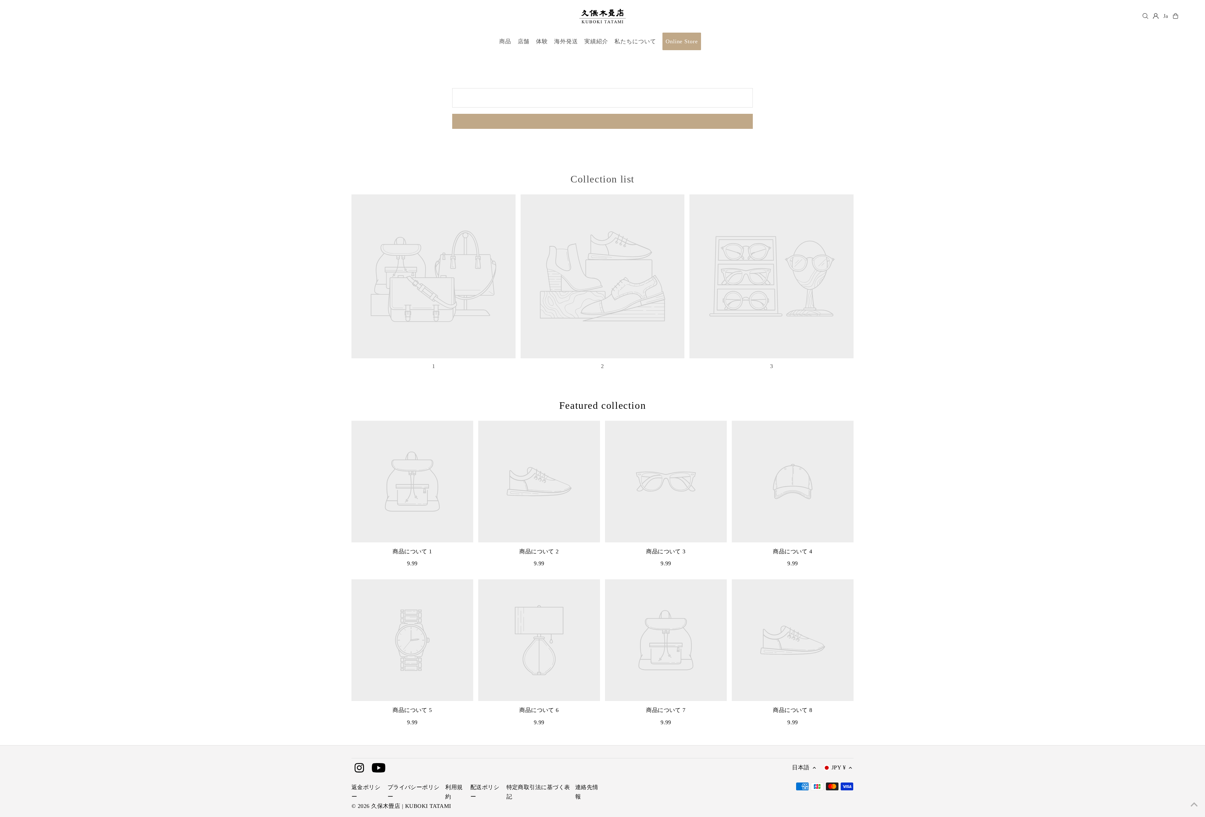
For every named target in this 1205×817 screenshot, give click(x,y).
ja (1166, 16)
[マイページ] (1156, 16)
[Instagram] (359, 768)
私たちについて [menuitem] (635, 41)
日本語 (800, 767)
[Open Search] (1145, 16)
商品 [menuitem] (505, 41)
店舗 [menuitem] (524, 41)
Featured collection (602, 405)
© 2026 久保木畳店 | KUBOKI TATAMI (401, 806)
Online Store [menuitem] (682, 41)
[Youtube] (378, 768)
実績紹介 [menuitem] (596, 41)
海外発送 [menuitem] (566, 41)
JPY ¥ (839, 767)
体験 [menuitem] (542, 41)
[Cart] (1175, 16)
